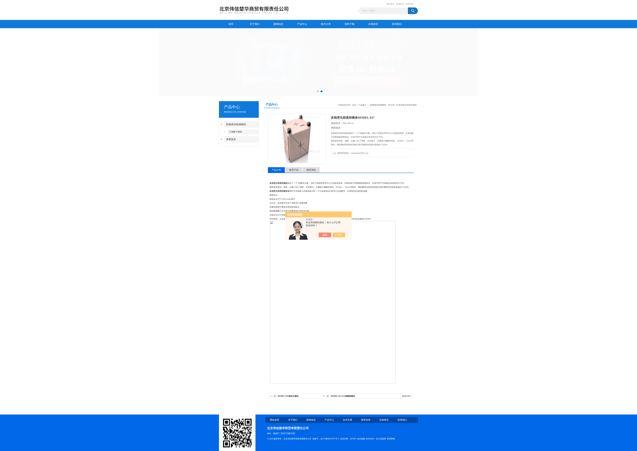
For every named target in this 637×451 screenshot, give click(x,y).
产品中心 (302, 24)
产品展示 (362, 105)
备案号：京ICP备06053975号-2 (325, 439)
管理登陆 (391, 439)
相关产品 (293, 170)
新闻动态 (278, 24)
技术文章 (326, 24)
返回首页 (390, 4)
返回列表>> (407, 396)
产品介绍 (276, 170)
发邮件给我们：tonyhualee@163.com (352, 153)
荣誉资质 (365, 420)
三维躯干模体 (235, 132)
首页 (230, 24)
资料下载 (349, 24)
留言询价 (311, 170)
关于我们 (255, 24)
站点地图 (361, 439)
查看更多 (231, 139)
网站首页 (274, 420)
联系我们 (410, 4)
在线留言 (400, 4)
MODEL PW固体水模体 (288, 396)
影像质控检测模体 (236, 124)
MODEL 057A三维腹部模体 (343, 396)
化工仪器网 (381, 439)
